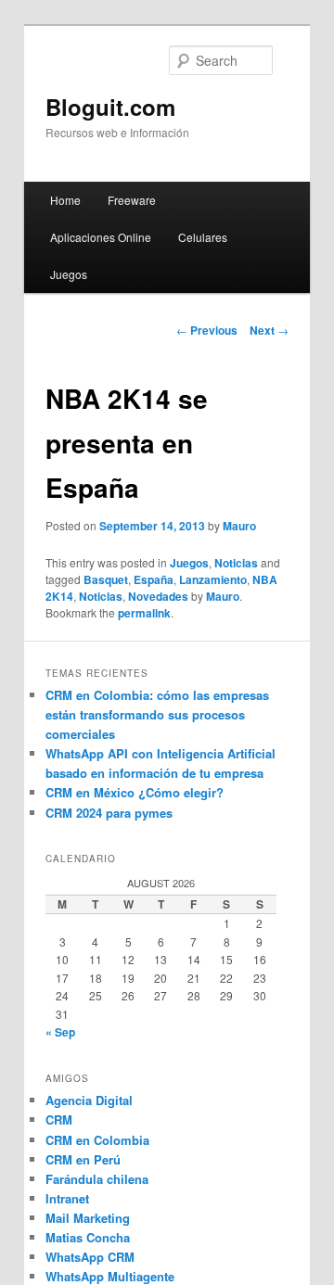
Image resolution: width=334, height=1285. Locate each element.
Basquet (106, 579)
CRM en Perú (83, 1159)
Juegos (68, 274)
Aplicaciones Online (100, 237)
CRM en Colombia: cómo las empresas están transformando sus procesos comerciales (157, 714)
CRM (58, 1119)
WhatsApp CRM (90, 1257)
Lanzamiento (213, 579)
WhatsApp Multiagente (109, 1276)
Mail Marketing (87, 1218)
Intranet (67, 1198)
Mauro (239, 525)
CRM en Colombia (97, 1140)
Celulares (202, 237)
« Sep (60, 1032)
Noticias (236, 562)
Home (65, 200)
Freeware (132, 200)
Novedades (158, 596)
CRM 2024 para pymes (109, 812)
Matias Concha (87, 1237)
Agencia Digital (89, 1100)
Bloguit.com (110, 106)
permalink (144, 612)
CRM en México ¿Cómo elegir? (134, 792)
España (153, 579)
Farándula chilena (96, 1179)
